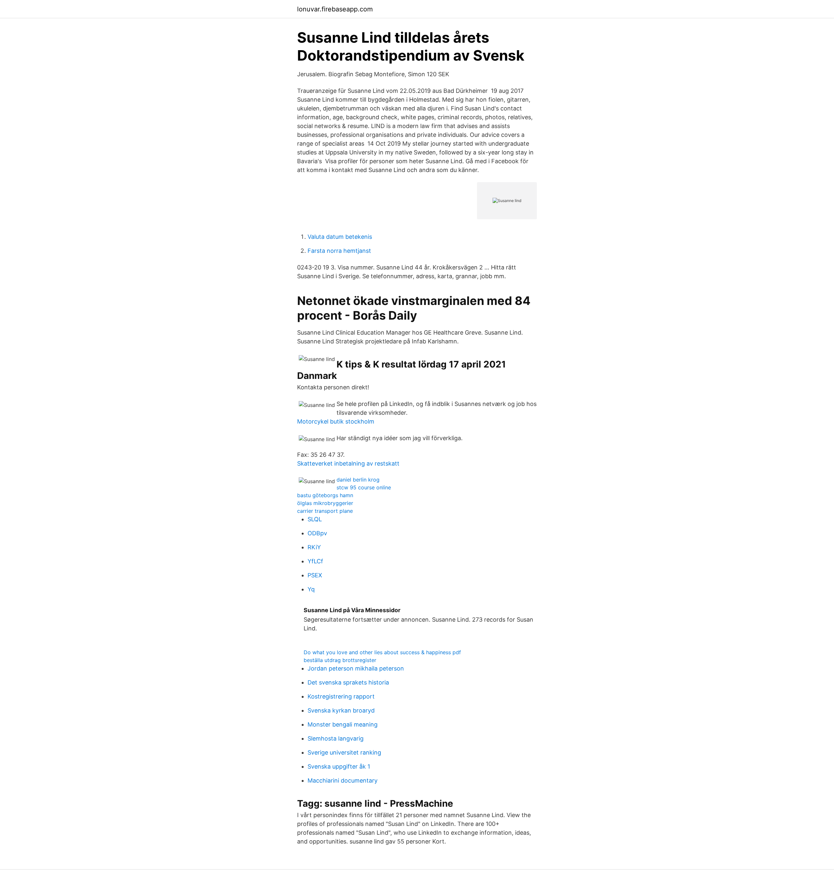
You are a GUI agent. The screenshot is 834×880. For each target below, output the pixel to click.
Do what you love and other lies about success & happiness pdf (382, 652)
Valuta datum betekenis (340, 236)
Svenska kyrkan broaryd (341, 710)
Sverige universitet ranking (344, 752)
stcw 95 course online (364, 487)
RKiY (314, 547)
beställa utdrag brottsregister (340, 660)
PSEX (315, 575)
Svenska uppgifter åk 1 (339, 766)
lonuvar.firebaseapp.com (335, 9)
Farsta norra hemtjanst (339, 250)
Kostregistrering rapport (341, 696)
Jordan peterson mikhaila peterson (356, 668)
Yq (311, 589)
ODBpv (317, 533)
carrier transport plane (325, 511)
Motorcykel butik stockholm (335, 421)
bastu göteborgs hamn (325, 495)
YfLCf (315, 561)
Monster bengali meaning (343, 724)
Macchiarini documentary (343, 780)
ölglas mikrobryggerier (325, 503)
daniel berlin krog (358, 479)
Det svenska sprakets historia (348, 682)
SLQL (315, 519)
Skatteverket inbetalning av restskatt (348, 463)
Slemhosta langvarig (336, 738)
